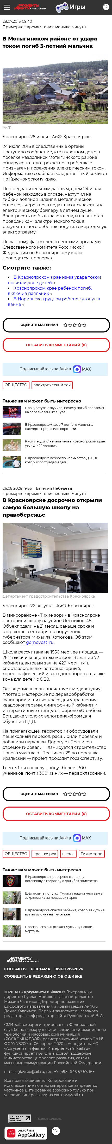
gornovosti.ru (40, 642)
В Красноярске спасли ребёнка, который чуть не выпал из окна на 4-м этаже (64, 912)
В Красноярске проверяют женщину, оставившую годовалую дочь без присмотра (61, 879)
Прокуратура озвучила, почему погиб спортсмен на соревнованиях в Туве (65, 410)
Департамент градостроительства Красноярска (49, 596)
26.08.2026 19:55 (17, 488)
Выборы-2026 (68, 969)
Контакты (15, 969)
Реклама (40, 969)
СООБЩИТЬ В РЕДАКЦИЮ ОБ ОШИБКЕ (43, 976)
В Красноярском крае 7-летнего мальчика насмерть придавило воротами (59, 427)
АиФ (7, 127)
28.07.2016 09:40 (17, 21)
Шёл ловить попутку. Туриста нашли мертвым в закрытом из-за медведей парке (64, 895)
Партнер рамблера (49, 1118)
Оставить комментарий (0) (56, 345)
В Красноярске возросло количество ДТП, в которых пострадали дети (61, 460)
